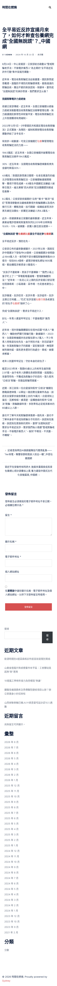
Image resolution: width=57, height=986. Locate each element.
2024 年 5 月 (11, 888)
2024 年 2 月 (11, 905)
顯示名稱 (10, 541)
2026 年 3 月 (11, 769)
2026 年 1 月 (11, 780)
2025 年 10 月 (12, 796)
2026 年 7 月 (11, 747)
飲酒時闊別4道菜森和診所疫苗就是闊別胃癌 (27, 658)
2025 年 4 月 (11, 829)
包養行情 (40, 299)
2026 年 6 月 (11, 752)
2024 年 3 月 (11, 899)
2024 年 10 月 (12, 861)
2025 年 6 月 (11, 818)
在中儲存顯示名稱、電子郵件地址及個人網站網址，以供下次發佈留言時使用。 (28, 592)
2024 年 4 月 (11, 894)
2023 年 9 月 (11, 927)
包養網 (47, 233)
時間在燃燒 (9, 7)
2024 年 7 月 (11, 878)
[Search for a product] (50, 7)
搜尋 (6, 628)
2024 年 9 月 (11, 867)
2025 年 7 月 (11, 812)
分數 (6, 950)
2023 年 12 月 (12, 916)
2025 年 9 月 (11, 801)
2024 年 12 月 (12, 850)
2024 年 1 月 (11, 910)
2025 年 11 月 (11, 791)
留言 (8, 515)
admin (8, 55)
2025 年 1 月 (11, 845)
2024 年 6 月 (11, 883)
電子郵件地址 (13, 556)
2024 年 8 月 (11, 872)
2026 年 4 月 (11, 763)
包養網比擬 (24, 233)
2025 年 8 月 (11, 807)
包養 (39, 141)
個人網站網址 (12, 571)
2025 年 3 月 (11, 834)
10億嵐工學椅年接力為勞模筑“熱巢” (22, 680)
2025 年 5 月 (11, 823)
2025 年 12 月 (12, 785)
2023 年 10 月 (12, 921)
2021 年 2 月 (11, 932)
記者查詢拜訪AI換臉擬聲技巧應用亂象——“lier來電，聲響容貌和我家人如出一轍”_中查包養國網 (29, 454)
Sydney (6, 980)
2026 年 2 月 (11, 774)
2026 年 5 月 (11, 758)
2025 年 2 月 (11, 840)
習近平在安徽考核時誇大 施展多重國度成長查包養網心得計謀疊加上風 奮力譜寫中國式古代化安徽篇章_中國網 (28, 470)
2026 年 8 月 (11, 742)
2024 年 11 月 (11, 856)
